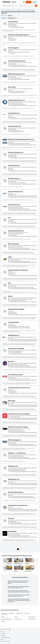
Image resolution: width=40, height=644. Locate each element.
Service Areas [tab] (27, 613)
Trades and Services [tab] (19, 613)
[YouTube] (9, 629)
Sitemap (2, 639)
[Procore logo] (6, 2)
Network (14, 2)
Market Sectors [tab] (11, 613)
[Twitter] (5, 629)
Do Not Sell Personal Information (5, 637)
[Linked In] (1, 629)
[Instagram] (7, 629)
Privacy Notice (3, 633)
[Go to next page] (22, 549)
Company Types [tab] (4, 613)
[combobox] (28, 5)
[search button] (36, 6)
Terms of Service (3, 635)
